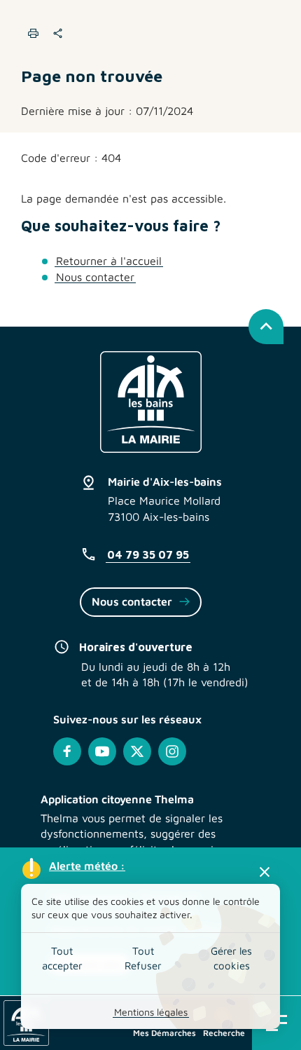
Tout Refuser (143, 958)
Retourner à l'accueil (109, 260)
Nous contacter (95, 277)
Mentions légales (151, 1012)
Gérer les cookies (231, 958)
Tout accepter (62, 958)
